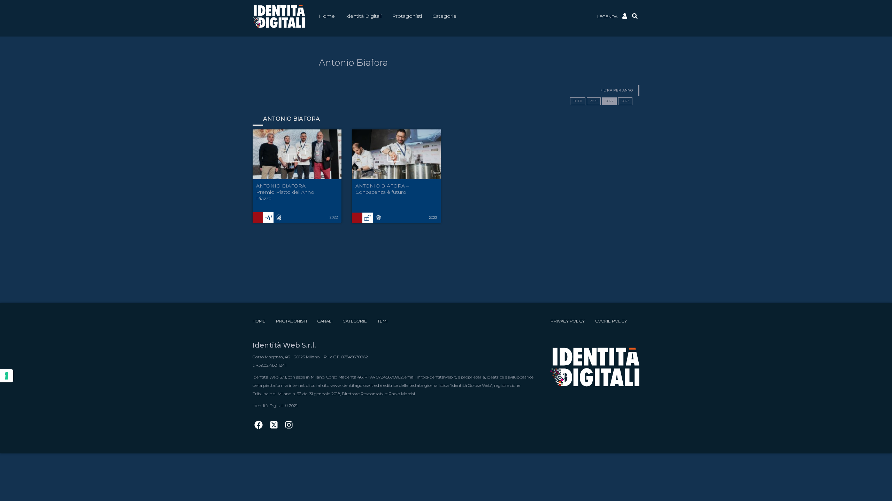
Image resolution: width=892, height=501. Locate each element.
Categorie (355, 321)
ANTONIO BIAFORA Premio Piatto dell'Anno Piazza (285, 192)
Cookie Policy (611, 321)
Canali (324, 321)
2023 (625, 101)
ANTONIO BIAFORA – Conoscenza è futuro (382, 189)
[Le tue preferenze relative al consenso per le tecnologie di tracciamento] (6, 375)
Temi (382, 321)
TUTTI (577, 101)
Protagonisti (291, 321)
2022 (609, 101)
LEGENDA (607, 16)
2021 (594, 101)
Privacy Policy (568, 321)
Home (259, 321)
